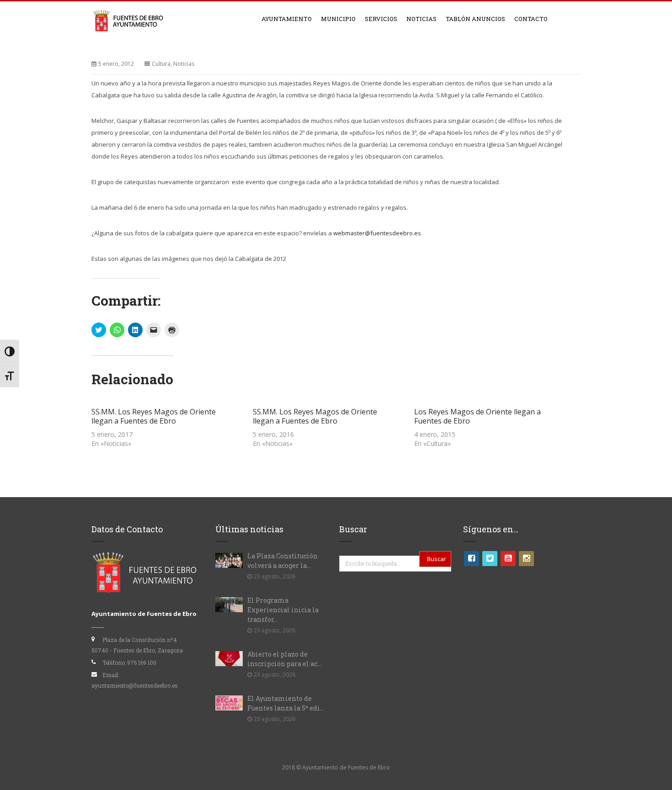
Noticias (421, 19)
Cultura (161, 63)
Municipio (338, 19)
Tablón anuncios (475, 19)
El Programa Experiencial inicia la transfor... (283, 610)
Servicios (381, 19)
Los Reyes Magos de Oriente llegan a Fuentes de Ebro (477, 416)
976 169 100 (141, 662)
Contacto (531, 19)
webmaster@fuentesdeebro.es (377, 233)
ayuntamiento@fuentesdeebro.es (134, 685)
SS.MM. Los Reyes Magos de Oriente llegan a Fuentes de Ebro (153, 416)
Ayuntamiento (286, 19)
